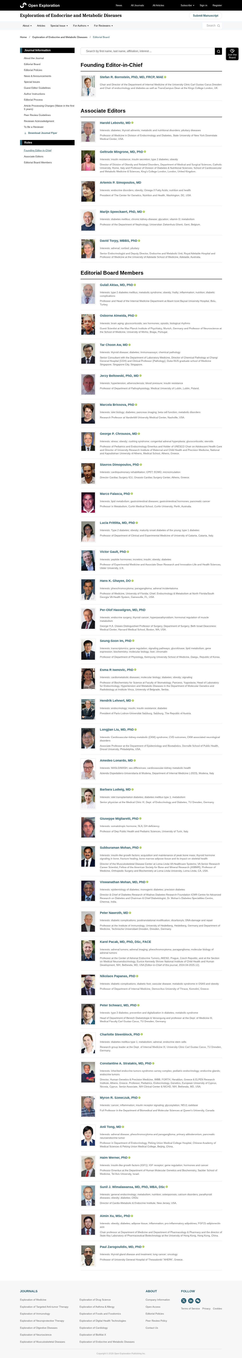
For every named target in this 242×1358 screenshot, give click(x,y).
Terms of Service (190, 1308)
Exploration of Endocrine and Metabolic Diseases (71, 15)
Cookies (217, 1308)
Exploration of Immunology (35, 1313)
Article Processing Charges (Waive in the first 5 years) (49, 107)
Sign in (203, 5)
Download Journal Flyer (42, 132)
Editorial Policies (33, 70)
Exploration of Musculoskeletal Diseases (42, 1341)
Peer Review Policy (156, 1320)
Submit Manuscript (205, 15)
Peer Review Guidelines (37, 115)
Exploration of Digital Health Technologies (103, 1320)
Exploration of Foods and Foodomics (100, 1313)
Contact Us (152, 1327)
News (119, 5)
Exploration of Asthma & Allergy (97, 1306)
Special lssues (32, 81)
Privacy (206, 1308)
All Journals (137, 5)
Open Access (153, 1306)
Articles (41, 25)
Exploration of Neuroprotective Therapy (42, 1320)
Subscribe (187, 5)
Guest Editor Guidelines (37, 87)
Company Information (158, 1299)
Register (217, 5)
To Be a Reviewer (34, 126)
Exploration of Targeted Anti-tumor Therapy (44, 1306)
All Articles (158, 5)
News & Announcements (37, 76)
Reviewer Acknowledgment (39, 121)
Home (23, 37)
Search (211, 25)
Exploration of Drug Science (95, 1299)
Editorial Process (33, 99)
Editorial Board (101, 37)
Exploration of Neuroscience (36, 1334)
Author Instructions (34, 93)
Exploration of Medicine (33, 1299)
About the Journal (34, 58)
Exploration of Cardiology (94, 1327)
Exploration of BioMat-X (93, 1334)
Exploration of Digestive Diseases (38, 1327)
